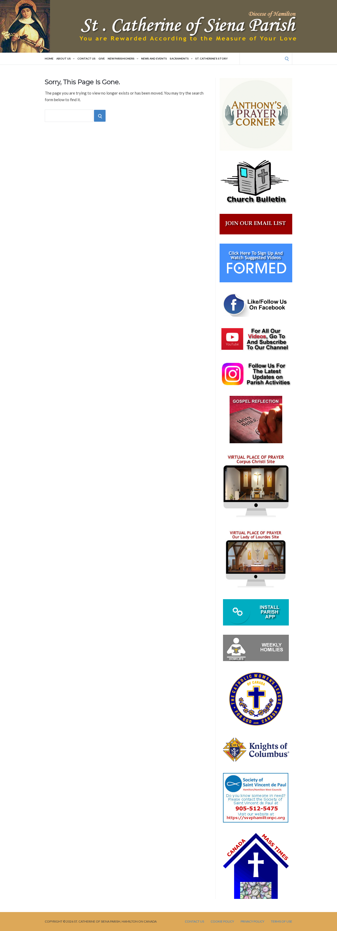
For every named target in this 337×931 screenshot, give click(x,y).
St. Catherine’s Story (211, 58)
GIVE (101, 58)
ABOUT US (63, 58)
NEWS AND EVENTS (154, 58)
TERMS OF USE (281, 921)
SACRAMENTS (179, 58)
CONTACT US (86, 58)
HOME (49, 58)
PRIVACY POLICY (252, 921)
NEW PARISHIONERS (121, 58)
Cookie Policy (222, 921)
